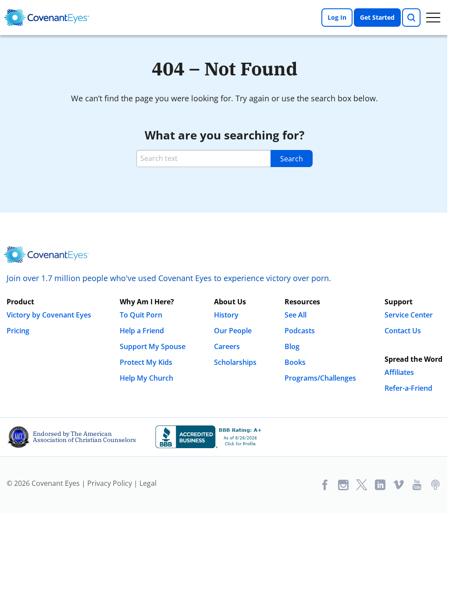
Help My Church (146, 378)
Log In (337, 17)
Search (291, 159)
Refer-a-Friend (408, 388)
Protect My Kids (146, 362)
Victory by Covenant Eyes (49, 315)
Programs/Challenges (320, 378)
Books (295, 362)
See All (295, 315)
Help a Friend (142, 330)
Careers (227, 346)
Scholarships (235, 362)
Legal (148, 483)
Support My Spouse (152, 346)
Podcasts (300, 330)
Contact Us (403, 330)
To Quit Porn (141, 315)
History (226, 315)
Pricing (18, 330)
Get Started (377, 17)
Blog (292, 346)
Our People (233, 330)
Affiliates (399, 372)
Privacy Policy (109, 483)
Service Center (409, 315)
